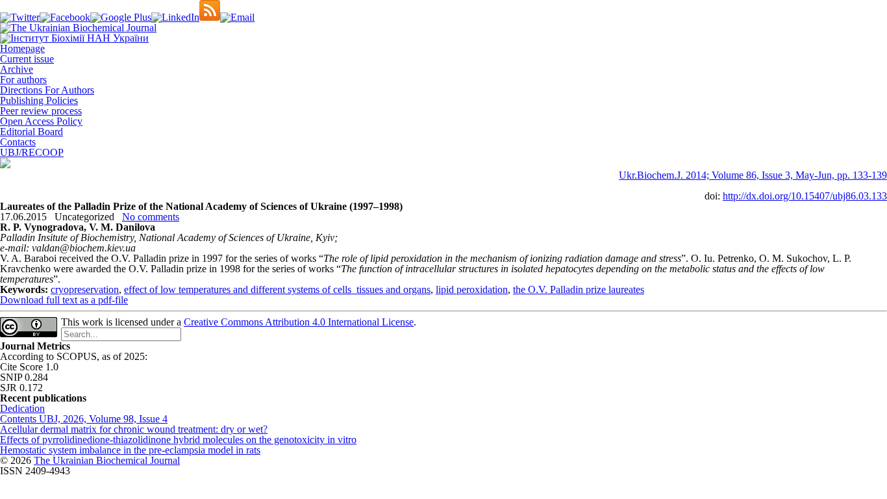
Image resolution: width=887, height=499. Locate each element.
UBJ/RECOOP (32, 152)
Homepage (22, 48)
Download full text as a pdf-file (64, 299)
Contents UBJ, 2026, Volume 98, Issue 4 (84, 418)
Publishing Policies (39, 100)
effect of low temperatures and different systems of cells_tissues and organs (277, 289)
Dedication (22, 408)
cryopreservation (85, 289)
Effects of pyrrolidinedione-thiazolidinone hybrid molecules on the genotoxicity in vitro (178, 439)
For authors (23, 79)
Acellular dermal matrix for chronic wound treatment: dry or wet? (134, 429)
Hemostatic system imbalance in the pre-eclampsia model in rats (130, 449)
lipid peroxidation (472, 289)
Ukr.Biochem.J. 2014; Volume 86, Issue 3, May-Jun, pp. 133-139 (753, 175)
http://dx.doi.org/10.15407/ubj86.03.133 (805, 195)
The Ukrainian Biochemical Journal (107, 460)
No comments (150, 216)
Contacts (18, 141)
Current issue (27, 58)
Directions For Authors (47, 90)
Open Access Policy (41, 121)
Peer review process (41, 110)
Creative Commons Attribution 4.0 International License (299, 321)
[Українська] (5, 164)
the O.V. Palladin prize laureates (578, 289)
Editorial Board (31, 131)
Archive (16, 69)
